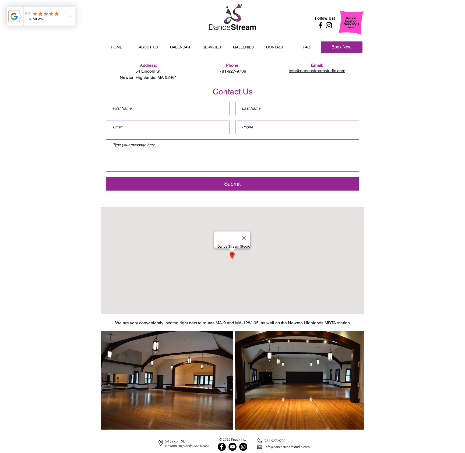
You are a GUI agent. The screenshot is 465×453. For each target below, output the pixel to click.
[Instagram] (329, 25)
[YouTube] (232, 447)
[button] (148, 47)
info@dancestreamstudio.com (287, 447)
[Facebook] (320, 25)
